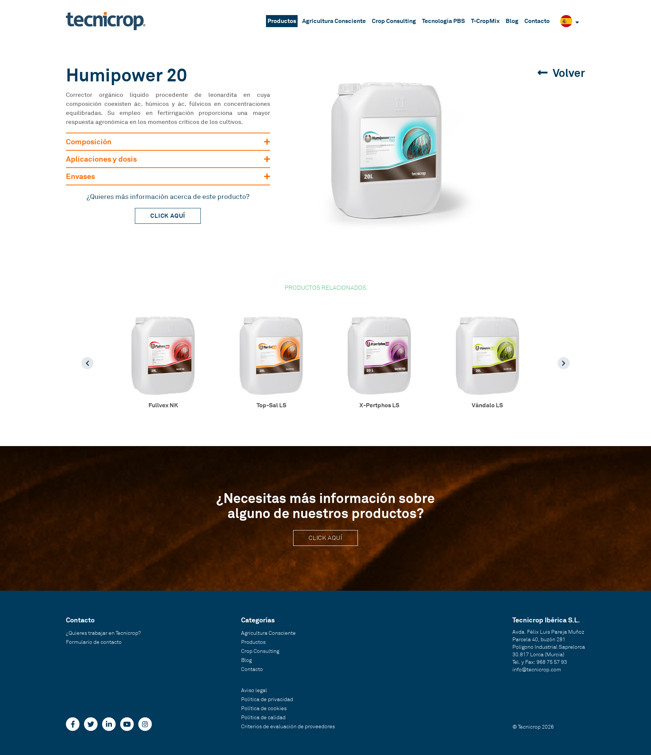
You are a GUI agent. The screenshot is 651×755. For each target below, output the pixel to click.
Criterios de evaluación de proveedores (288, 726)
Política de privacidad (267, 699)
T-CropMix (485, 21)
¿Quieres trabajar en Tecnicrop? (103, 633)
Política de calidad (263, 717)
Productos (281, 21)
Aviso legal (254, 690)
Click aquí (167, 216)
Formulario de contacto (94, 642)
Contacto (537, 21)
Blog (512, 21)
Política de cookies (264, 708)
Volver (567, 73)
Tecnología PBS (443, 21)
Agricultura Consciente (334, 21)
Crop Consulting (394, 21)
